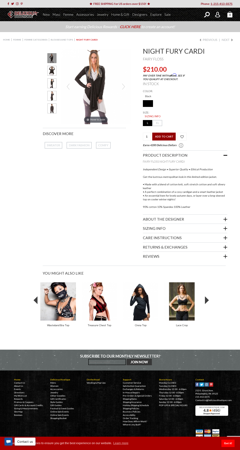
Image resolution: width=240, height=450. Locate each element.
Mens (53, 382)
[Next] (123, 86)
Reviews (18, 415)
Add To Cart (164, 136)
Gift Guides (56, 405)
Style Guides (56, 402)
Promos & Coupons (24, 402)
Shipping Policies (131, 408)
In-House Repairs (131, 392)
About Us (18, 386)
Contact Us (19, 382)
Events (17, 389)
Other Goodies (57, 395)
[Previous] (68, 86)
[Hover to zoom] (96, 86)
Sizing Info (153, 116)
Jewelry (102, 14)
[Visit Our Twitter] (13, 3)
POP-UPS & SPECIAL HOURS (173, 405)
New (46, 14)
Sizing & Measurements (26, 408)
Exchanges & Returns (133, 389)
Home (6, 39)
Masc (56, 14)
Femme (68, 14)
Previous (210, 39)
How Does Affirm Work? (135, 421)
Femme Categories (35, 39)
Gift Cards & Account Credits (28, 405)
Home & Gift (120, 14)
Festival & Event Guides (62, 408)
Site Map (18, 411)
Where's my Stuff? (132, 424)
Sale (167, 14)
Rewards (18, 398)
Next (226, 39)
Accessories (85, 14)
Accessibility (129, 415)
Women (54, 386)
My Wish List (20, 395)
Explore (156, 14)
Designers (139, 14)
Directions (19, 392)
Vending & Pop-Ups (96, 382)
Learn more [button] (120, 443)
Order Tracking (130, 418)
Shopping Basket (58, 418)
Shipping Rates (130, 398)
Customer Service (132, 382)
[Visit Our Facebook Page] (9, 3)
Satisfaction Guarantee (134, 386)
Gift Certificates (58, 398)
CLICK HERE (130, 26)
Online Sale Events (59, 411)
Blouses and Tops (62, 39)
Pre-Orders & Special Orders (137, 395)
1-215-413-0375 (221, 3)
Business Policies (131, 411)
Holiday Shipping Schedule (136, 405)
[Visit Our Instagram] (18, 3)
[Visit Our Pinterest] (22, 3)
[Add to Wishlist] (182, 136)
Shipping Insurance (132, 402)
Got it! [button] (228, 443)
